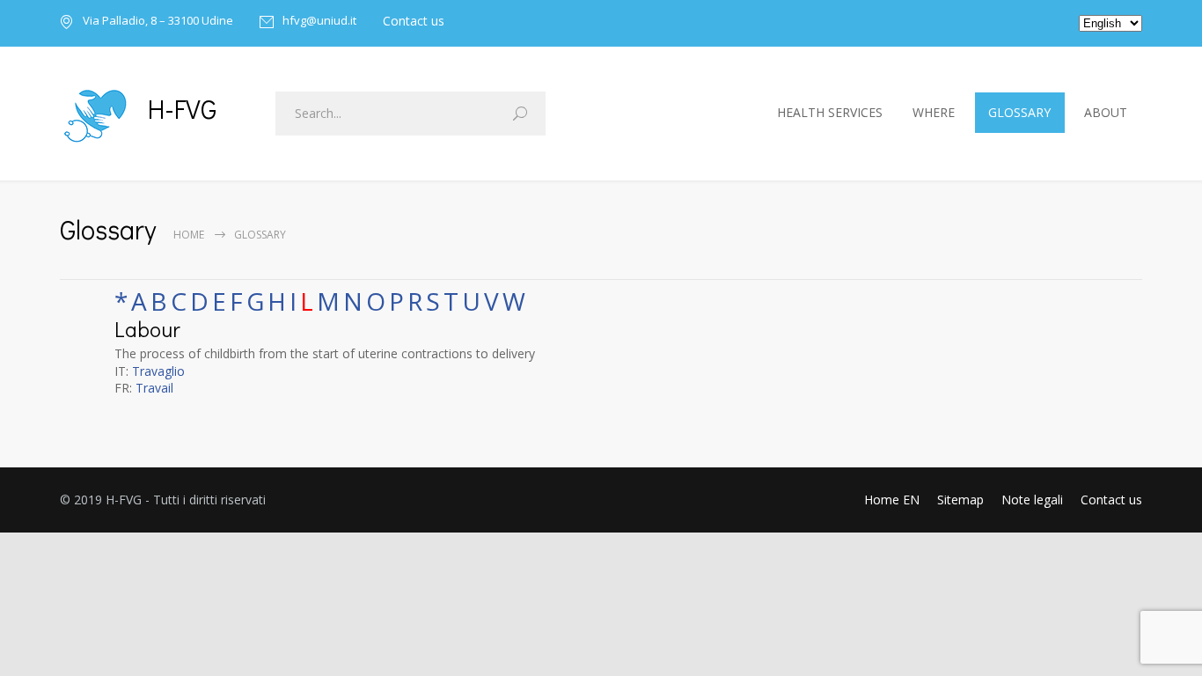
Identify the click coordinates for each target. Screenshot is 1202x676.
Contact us (413, 20)
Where (933, 112)
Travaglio (158, 371)
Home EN (892, 499)
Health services (830, 112)
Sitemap (960, 499)
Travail (154, 387)
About (1105, 112)
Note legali (1032, 499)
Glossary (1019, 112)
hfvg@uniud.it (319, 21)
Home (188, 234)
